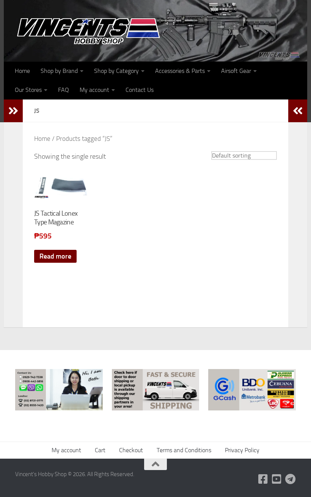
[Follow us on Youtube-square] (277, 479)
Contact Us (140, 89)
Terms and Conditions (184, 450)
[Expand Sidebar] (13, 110)
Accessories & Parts (180, 70)
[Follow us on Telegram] (290, 479)
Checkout (131, 450)
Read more (55, 256)
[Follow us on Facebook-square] (263, 479)
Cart (100, 450)
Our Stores (28, 89)
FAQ (63, 89)
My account (94, 89)
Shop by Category (116, 70)
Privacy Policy (242, 450)
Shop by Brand (59, 70)
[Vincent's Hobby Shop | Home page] (91, 30)
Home (22, 70)
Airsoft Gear (236, 70)
